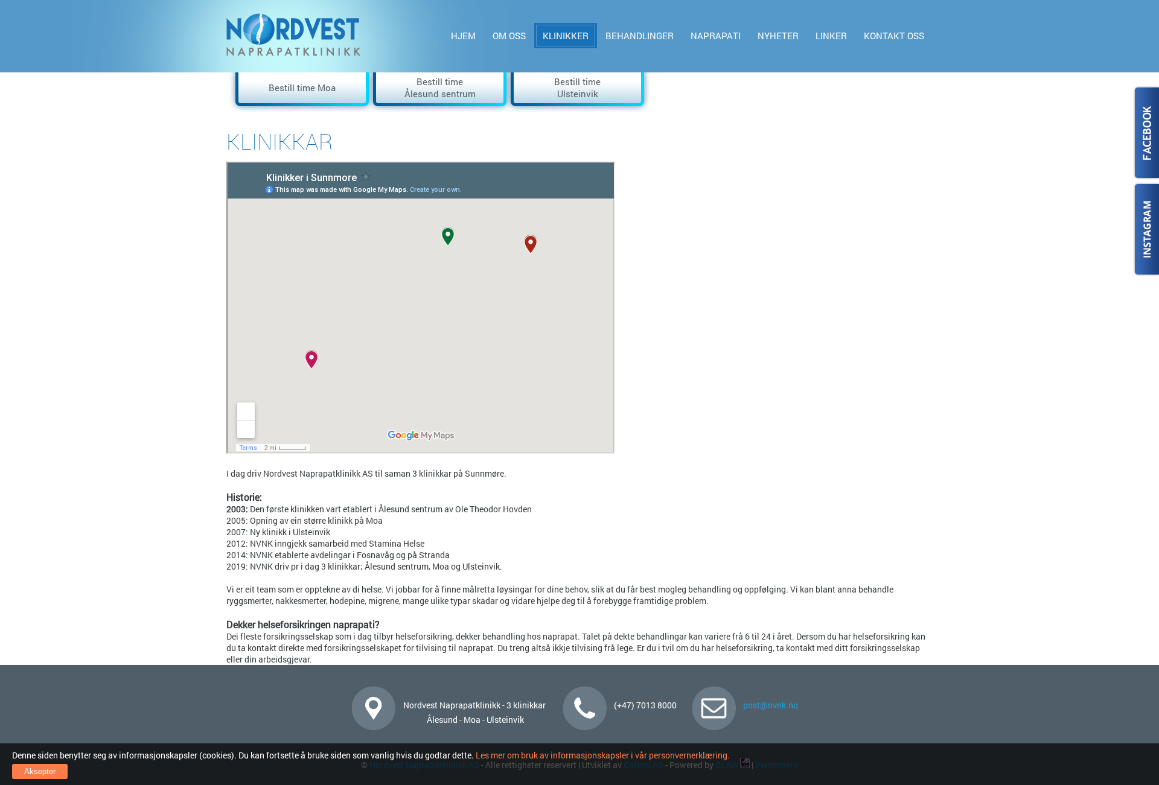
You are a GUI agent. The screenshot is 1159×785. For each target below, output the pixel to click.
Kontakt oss (894, 36)
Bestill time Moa (302, 87)
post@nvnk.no (770, 705)
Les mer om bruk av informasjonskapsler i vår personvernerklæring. (602, 755)
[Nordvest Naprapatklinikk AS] (294, 53)
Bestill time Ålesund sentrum (440, 87)
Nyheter (778, 36)
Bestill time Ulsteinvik (577, 87)
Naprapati (716, 36)
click (1146, 133)
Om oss (509, 36)
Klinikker (566, 36)
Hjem (463, 36)
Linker (831, 36)
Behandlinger (639, 36)
